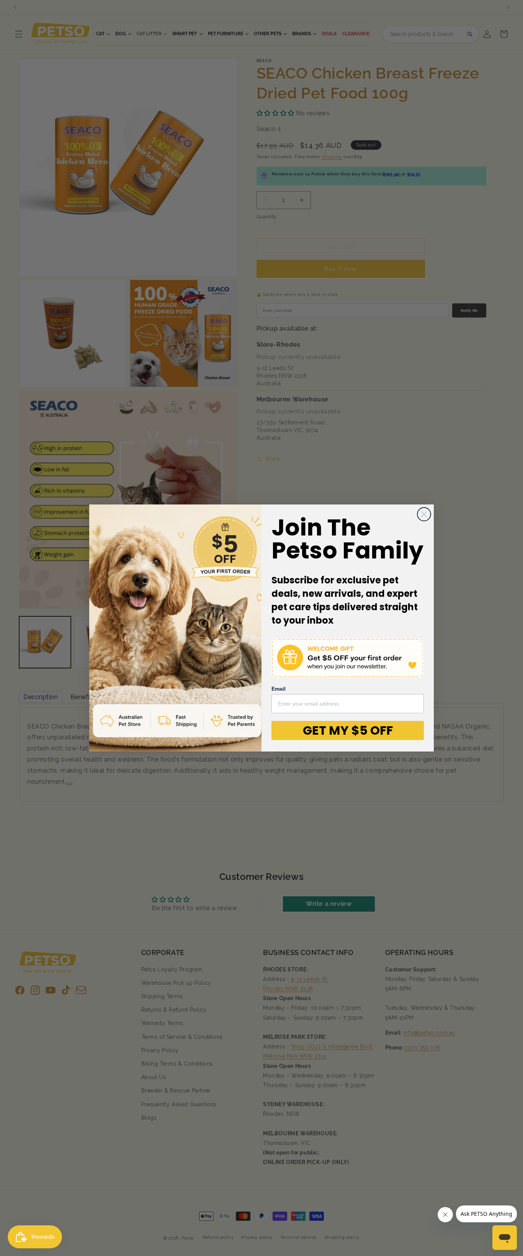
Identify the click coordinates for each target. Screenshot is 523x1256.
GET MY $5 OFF (348, 730)
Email (278, 689)
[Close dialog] (424, 514)
